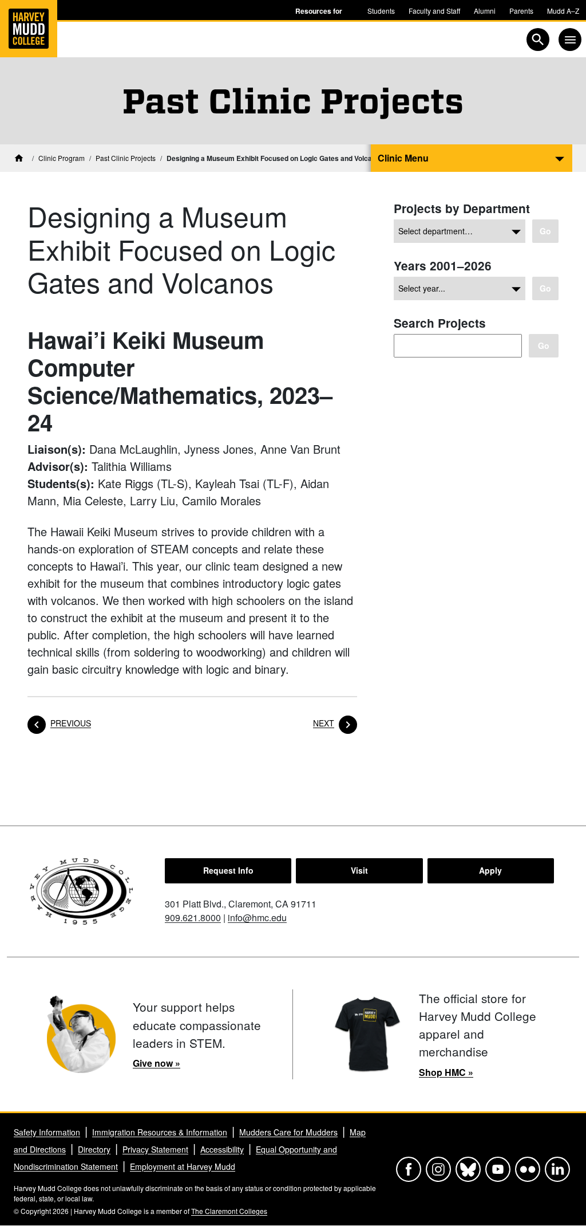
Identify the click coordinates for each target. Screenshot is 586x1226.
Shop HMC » (446, 1072)
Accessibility (222, 1149)
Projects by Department (462, 208)
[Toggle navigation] (570, 39)
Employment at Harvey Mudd (182, 1166)
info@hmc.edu (257, 917)
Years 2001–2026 (443, 265)
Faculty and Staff (434, 10)
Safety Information (47, 1132)
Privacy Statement (155, 1149)
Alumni (485, 10)
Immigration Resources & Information (159, 1132)
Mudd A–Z (563, 10)
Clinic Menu (403, 157)
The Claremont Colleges (229, 1211)
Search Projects (440, 323)
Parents (521, 10)
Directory (94, 1149)
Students (381, 10)
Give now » (156, 1063)
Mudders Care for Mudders (288, 1132)
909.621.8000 (193, 917)
